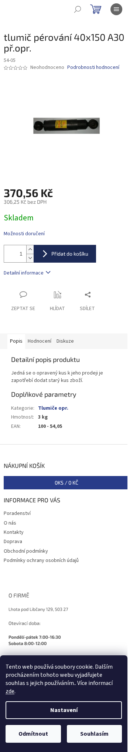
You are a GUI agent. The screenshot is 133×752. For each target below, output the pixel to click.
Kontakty (14, 532)
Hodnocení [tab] (39, 341)
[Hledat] (77, 9)
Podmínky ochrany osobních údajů (41, 560)
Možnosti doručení (24, 233)
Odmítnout (33, 734)
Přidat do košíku (69, 253)
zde (10, 691)
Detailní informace (24, 273)
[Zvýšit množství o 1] (30, 249)
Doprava (13, 541)
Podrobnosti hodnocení (93, 67)
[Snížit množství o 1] (30, 258)
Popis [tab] (16, 341)
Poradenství (17, 513)
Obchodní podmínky (26, 551)
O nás (10, 523)
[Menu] (116, 9)
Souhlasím (94, 734)
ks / (66, 482)
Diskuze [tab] (65, 341)
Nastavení (64, 710)
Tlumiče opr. (53, 408)
